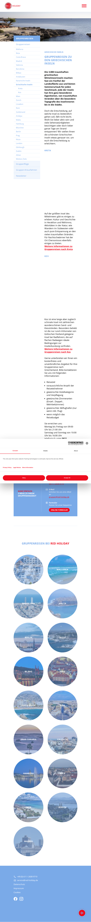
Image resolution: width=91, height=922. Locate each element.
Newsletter (21, 175)
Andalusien (20, 76)
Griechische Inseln (24, 84)
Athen (18, 155)
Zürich (18, 100)
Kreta (20, 88)
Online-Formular (59, 510)
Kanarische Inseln (23, 80)
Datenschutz (19, 884)
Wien (18, 96)
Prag (18, 135)
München (20, 127)
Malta (18, 120)
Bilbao (18, 73)
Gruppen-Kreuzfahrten (26, 169)
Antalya (19, 116)
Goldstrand (20, 112)
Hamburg (20, 124)
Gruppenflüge (22, 164)
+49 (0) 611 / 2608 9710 (27, 876)
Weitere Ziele (21, 159)
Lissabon (19, 104)
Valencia (19, 65)
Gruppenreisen (23, 44)
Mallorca (19, 49)
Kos (19, 92)
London (19, 143)
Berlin (18, 131)
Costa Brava (21, 57)
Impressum (19, 888)
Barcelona (20, 69)
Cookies (17, 892)
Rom (18, 108)
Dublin (18, 151)
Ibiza (18, 53)
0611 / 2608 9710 (56, 484)
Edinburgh (20, 147)
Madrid (19, 61)
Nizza (18, 139)
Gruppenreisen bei (45, 543)
